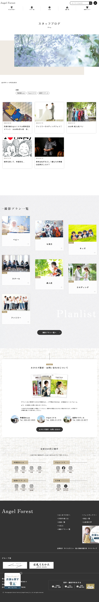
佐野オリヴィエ (43, 93)
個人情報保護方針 (81, 548)
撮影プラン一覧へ (49, 332)
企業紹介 (60, 548)
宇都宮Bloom (21, 93)
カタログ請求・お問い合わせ (49, 429)
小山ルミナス (32, 93)
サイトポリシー (69, 548)
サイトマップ (92, 548)
